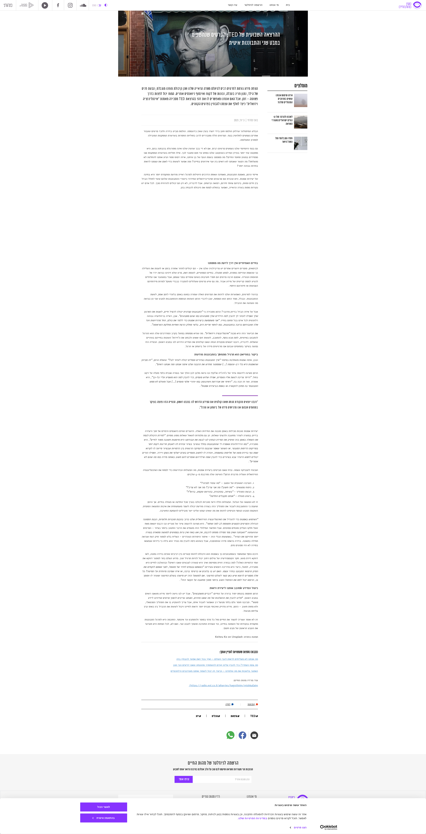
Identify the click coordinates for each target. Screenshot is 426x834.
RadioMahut (27, 5)
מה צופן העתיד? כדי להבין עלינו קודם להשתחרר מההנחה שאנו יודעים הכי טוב (215, 665)
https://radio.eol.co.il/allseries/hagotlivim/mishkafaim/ (223, 685)
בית (288, 5)
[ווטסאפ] (230, 735)
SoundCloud (83, 5)
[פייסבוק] (242, 735)
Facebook (58, 5)
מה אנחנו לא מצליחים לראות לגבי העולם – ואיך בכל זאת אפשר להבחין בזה (217, 659)
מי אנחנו (274, 5)
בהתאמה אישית (106, 817)
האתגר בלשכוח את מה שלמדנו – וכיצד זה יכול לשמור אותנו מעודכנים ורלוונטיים (214, 671)
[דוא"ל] (254, 735)
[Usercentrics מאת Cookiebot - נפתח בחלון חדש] (328, 827)
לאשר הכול (103, 807)
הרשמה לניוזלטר (253, 5)
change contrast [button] (106, 5)
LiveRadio (44, 5)
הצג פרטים (300, 827)
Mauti (8, 6)
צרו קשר (232, 5)
